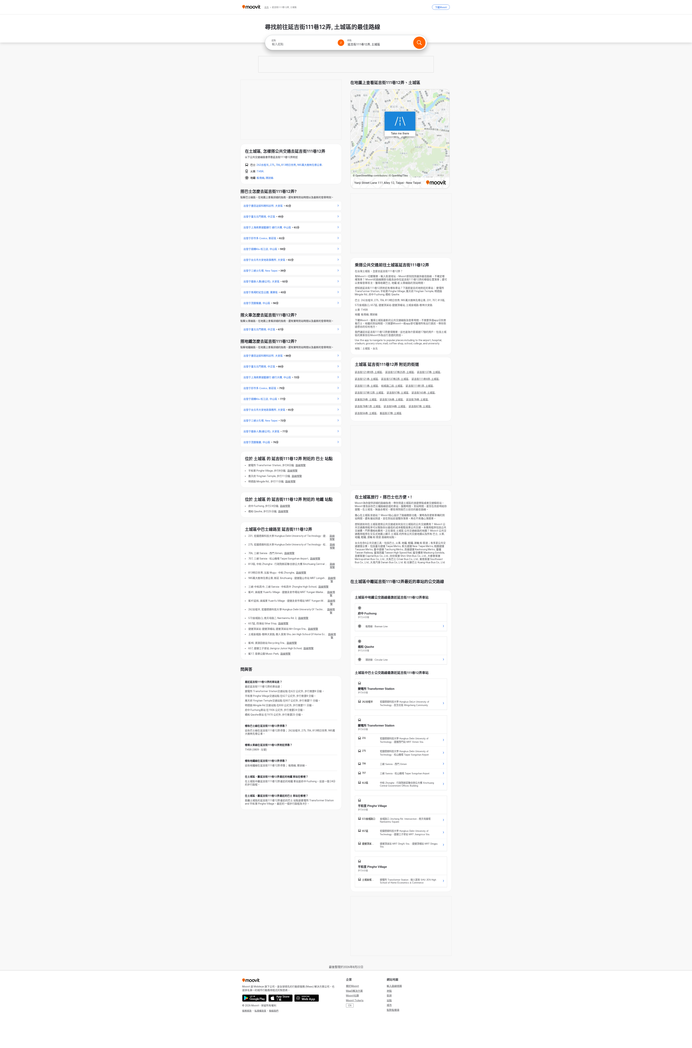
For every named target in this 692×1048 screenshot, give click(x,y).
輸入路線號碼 (394, 986)
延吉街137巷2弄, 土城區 (394, 379)
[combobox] (303, 44)
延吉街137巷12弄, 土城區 (369, 392)
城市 (389, 1005)
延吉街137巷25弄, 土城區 (399, 372)
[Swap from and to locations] (341, 42)
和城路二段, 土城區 (392, 385)
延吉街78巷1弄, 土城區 (368, 406)
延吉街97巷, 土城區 (398, 392)
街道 (389, 995)
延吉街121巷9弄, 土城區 (368, 372)
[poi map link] (400, 139)
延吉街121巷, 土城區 (366, 379)
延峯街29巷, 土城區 (366, 399)
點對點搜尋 (393, 1010)
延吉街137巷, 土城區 (428, 372)
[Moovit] (251, 7)
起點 (274, 40)
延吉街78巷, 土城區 (417, 399)
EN (349, 1005)
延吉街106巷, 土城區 (391, 399)
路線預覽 (301, 465)
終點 (349, 40)
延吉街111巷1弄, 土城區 (419, 385)
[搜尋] (419, 43)
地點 (389, 990)
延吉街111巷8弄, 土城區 (425, 379)
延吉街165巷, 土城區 (423, 392)
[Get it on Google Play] (254, 998)
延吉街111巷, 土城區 (366, 385)
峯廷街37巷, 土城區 (391, 413)
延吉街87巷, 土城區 (420, 406)
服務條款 (247, 1010)
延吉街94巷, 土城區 (394, 406)
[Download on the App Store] (280, 998)
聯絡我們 (273, 1010)
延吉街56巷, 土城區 (366, 413)
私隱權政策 (260, 1010)
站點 (389, 1000)
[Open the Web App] (306, 998)
